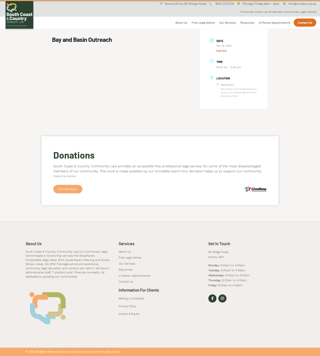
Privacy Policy (127, 306)
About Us (181, 22)
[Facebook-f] (212, 298)
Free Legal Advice (203, 22)
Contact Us (305, 22)
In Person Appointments (274, 22)
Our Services (227, 22)
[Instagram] (222, 298)
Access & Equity (129, 313)
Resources (247, 22)
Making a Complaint (131, 298)
